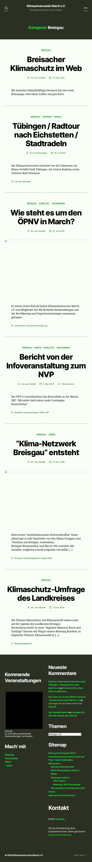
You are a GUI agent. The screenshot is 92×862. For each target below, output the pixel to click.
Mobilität (44, 203)
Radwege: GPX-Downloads (66, 784)
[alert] (24, 712)
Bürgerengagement (31, 558)
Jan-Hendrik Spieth (58, 712)
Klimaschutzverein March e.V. (46, 6)
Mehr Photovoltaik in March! (65, 770)
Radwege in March (60, 777)
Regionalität (46, 558)
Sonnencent (20, 325)
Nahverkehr (58, 203)
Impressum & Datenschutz (61, 795)
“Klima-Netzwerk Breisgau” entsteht (46, 448)
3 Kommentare (67, 384)
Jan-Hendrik (39, 77)
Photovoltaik (11, 758)
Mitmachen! (54, 763)
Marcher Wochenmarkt (62, 767)
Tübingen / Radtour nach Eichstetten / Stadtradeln (46, 134)
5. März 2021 (48, 384)
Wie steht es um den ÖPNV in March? (46, 217)
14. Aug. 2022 (58, 77)
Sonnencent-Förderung (36, 325)
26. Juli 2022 (60, 153)
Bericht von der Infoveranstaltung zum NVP (46, 365)
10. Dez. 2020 (58, 462)
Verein (52, 434)
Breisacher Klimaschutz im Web (46, 64)
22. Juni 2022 (58, 231)
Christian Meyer (40, 153)
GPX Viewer (59, 781)
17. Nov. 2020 (58, 607)
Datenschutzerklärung (59, 834)
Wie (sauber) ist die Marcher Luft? (68, 788)
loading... (60, 819)
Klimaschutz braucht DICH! (62, 753)
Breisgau (46, 50)
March (57, 117)
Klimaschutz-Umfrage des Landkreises (46, 594)
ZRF (47, 412)
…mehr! (8, 765)
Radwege (27, 181)
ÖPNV (42, 412)
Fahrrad (47, 117)
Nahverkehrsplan (31, 412)
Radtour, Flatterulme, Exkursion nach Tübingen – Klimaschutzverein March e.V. (66, 684)
